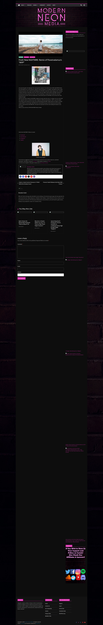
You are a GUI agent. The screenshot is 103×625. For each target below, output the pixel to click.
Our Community (48, 608)
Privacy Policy (48, 613)
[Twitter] (29, 177)
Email (19, 266)
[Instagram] (23, 177)
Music (22, 5)
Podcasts (29, 5)
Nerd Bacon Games (44, 162)
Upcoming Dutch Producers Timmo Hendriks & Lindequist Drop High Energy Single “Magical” (57, 225)
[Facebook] (20, 177)
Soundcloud (23, 136)
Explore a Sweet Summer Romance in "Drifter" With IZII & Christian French (29, 183)
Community (42, 5)
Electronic (21, 57)
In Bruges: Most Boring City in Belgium (73, 351)
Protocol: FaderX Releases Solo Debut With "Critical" (52, 183)
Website (19, 272)
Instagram (23, 138)
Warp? (54, 5)
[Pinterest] (26, 177)
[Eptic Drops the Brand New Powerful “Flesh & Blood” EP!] (25, 212)
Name (19, 260)
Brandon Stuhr (27, 64)
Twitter (22, 140)
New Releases (26, 57)
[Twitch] (34, 177)
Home (46, 603)
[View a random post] (84, 5)
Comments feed (62, 611)
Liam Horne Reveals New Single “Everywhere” (75, 257)
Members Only (48, 616)
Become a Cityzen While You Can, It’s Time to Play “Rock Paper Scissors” (40, 223)
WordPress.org (62, 613)
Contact (49, 5)
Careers (46, 611)
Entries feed (61, 608)
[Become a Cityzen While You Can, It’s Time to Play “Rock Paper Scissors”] (41, 212)
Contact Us (47, 606)
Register (61, 603)
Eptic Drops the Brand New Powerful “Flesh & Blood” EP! (24, 222)
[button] (24, 5)
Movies (35, 5)
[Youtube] (31, 177)
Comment (20, 244)
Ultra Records (32, 57)
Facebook (23, 135)
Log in (60, 606)
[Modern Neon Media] (19, 5)
